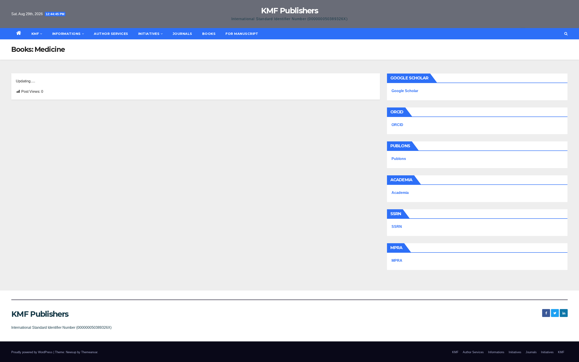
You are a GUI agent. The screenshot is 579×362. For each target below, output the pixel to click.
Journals (182, 34)
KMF (35, 34)
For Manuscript (241, 34)
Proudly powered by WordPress (32, 352)
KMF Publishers (289, 10)
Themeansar (89, 352)
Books (209, 34)
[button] (566, 34)
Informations (66, 34)
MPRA (397, 260)
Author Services (111, 34)
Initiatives (149, 34)
